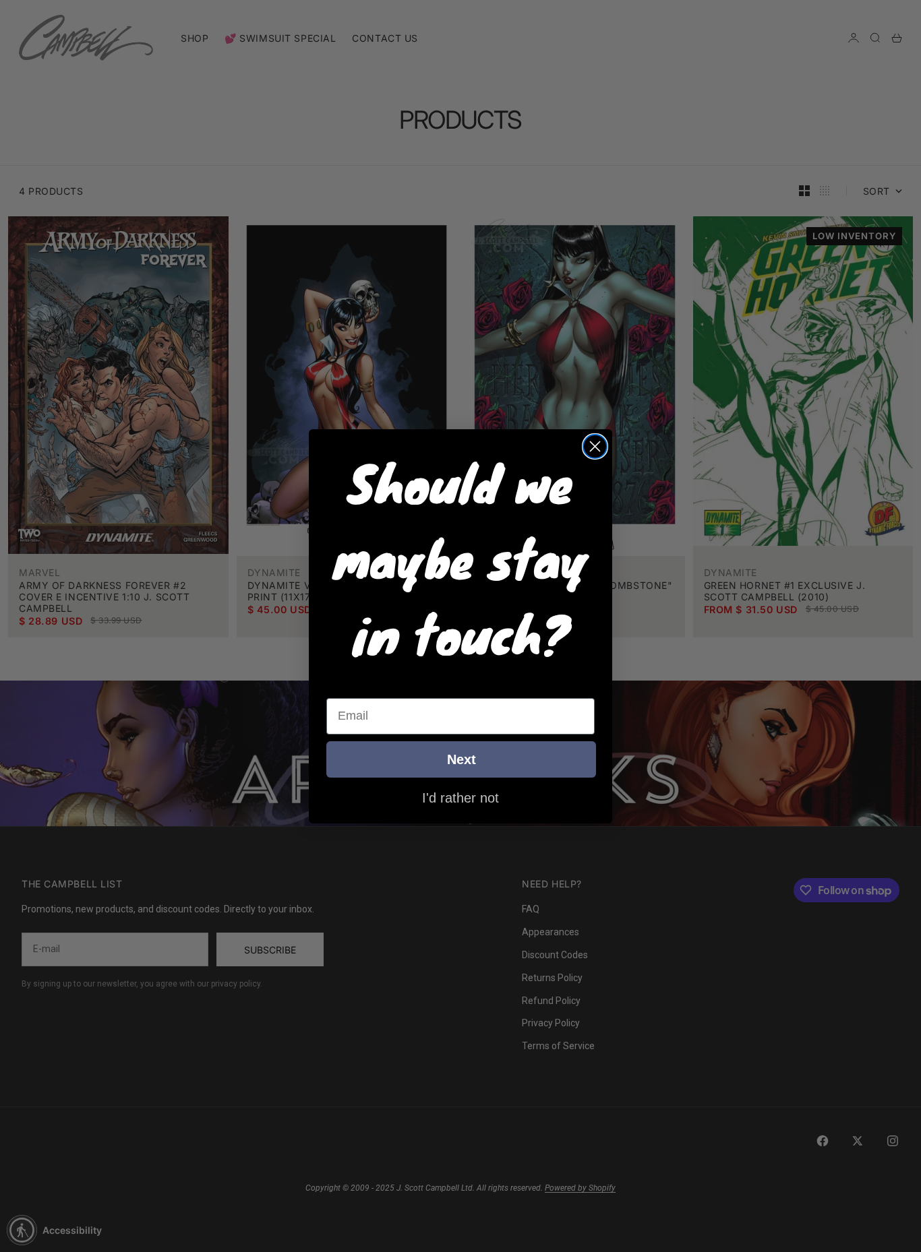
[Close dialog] (595, 446)
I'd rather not (460, 797)
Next (461, 759)
